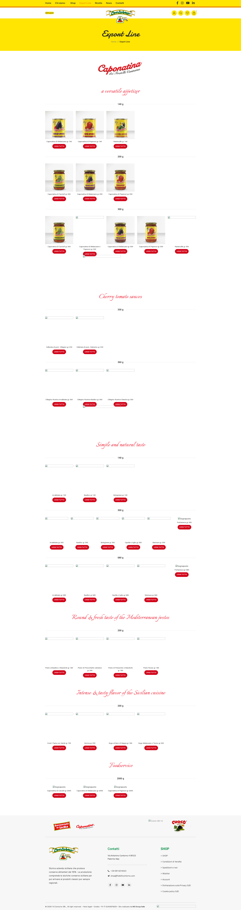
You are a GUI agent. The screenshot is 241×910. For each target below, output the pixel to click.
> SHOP (164, 855)
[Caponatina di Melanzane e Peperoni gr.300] (90, 230)
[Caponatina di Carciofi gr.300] (59, 230)
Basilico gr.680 (90, 595)
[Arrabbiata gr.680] (59, 578)
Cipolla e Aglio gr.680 (120, 595)
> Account (165, 879)
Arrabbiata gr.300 (57, 542)
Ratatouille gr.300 (182, 246)
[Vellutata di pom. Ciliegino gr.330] (59, 330)
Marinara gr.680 (151, 595)
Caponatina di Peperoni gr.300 (151, 246)
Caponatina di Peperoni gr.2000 (120, 791)
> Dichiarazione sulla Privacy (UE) (176, 885)
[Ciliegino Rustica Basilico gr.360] (90, 383)
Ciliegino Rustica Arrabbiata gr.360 (59, 399)
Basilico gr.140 (90, 495)
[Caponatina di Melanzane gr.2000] (90, 786)
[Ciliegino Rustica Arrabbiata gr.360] (59, 383)
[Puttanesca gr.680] (182, 565)
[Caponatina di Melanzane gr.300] (120, 230)
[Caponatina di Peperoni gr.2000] (120, 786)
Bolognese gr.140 (120, 495)
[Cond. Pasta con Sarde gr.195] (59, 727)
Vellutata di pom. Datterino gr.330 (90, 347)
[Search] (180, 13)
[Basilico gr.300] (82, 528)
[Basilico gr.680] (90, 578)
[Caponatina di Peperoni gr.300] (151, 230)
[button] (50, 826)
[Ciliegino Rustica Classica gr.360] (120, 383)
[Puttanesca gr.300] (184, 518)
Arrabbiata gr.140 (59, 495)
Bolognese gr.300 (108, 542)
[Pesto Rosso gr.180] (151, 651)
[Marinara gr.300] (158, 528)
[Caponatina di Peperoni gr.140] (90, 125)
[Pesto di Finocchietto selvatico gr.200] (90, 651)
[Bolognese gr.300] (107, 528)
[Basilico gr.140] (90, 479)
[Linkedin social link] (193, 3)
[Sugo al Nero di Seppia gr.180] (120, 727)
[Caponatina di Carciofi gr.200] (59, 177)
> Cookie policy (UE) (170, 891)
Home (113, 41)
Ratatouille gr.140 (120, 141)
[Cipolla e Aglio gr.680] (120, 578)
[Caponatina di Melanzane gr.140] (59, 125)
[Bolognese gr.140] (120, 479)
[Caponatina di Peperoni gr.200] (120, 177)
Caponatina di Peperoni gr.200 (120, 194)
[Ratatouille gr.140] (120, 125)
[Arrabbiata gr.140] (59, 479)
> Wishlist (165, 873)
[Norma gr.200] (90, 727)
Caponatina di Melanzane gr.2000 (90, 791)
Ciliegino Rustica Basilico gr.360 (89, 399)
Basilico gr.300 (82, 542)
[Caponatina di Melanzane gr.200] (90, 177)
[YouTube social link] (188, 3)
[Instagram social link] (182, 3)
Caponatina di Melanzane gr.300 (120, 246)
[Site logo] (120, 16)
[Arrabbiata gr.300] (56, 528)
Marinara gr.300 (159, 542)
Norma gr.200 (89, 743)
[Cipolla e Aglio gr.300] (133, 528)
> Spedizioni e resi (169, 867)
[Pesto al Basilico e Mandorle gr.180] (59, 651)
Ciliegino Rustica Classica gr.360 (120, 399)
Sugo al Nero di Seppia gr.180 (120, 743)
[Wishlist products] (187, 13)
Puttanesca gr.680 (182, 570)
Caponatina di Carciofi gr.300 (59, 246)
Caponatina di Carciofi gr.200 (59, 194)
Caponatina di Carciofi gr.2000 (59, 791)
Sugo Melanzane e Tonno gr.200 (151, 743)
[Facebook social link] (177, 3)
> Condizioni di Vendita (171, 861)
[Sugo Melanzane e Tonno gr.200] (151, 727)
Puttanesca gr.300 (184, 522)
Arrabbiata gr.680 (59, 595)
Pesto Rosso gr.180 (151, 668)
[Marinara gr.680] (151, 578)
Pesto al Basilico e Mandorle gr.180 (59, 668)
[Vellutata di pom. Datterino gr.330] (90, 330)
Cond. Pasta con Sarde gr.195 (59, 743)
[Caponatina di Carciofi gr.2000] (59, 786)
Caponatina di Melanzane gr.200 (89, 194)
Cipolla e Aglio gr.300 (133, 542)
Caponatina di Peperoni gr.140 (90, 141)
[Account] (174, 13)
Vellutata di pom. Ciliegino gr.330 (59, 347)
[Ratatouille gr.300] (182, 230)
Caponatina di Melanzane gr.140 (59, 141)
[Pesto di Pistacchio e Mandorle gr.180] (120, 651)
